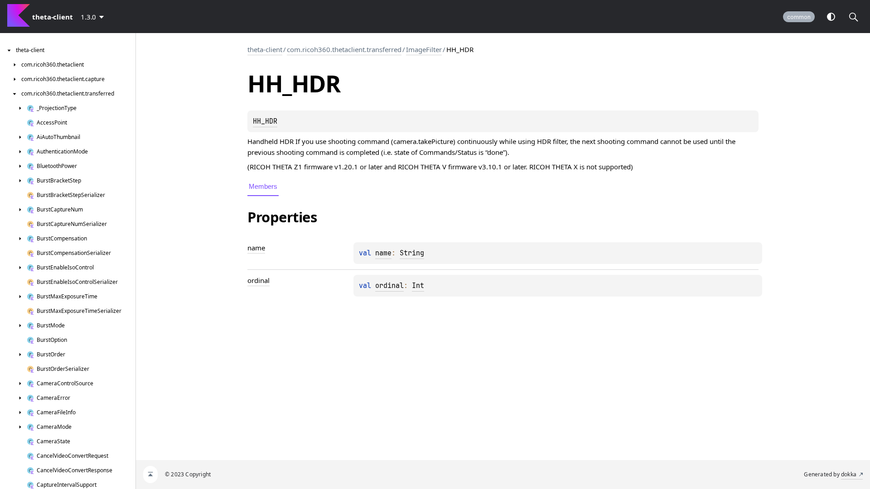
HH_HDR (265, 121)
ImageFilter (424, 49)
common (799, 17)
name (383, 253)
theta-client (264, 49)
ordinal (389, 285)
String (412, 253)
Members (263, 186)
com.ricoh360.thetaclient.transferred (344, 49)
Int (418, 285)
